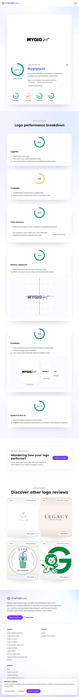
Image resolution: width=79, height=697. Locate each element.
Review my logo (60, 458)
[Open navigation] (75, 3)
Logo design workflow (15, 633)
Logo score (17, 78)
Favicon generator (13, 654)
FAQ (8, 669)
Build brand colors (59, 234)
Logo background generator (17, 657)
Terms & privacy (12, 672)
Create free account (48, 636)
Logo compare (12, 642)
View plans (29, 617)
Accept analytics (33, 691)
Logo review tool (13, 636)
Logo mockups (12, 648)
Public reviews (12, 639)
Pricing (9, 660)
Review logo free (15, 617)
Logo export (11, 651)
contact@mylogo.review (15, 678)
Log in (43, 633)
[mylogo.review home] (10, 3)
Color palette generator (15, 645)
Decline (21, 691)
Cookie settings (12, 675)
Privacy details (10, 691)
